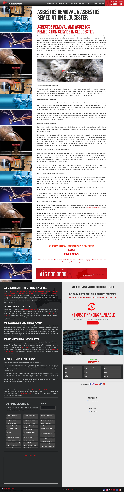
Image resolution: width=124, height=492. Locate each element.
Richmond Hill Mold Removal (47, 436)
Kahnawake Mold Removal (30, 432)
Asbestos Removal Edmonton (63, 260)
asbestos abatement (93, 207)
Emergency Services (62, 3)
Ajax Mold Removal (11, 418)
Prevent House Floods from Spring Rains (111, 367)
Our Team (94, 3)
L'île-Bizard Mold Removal (29, 429)
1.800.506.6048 (72, 490)
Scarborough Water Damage (71, 262)
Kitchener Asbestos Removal (30, 445)
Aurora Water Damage (12, 428)
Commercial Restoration (77, 3)
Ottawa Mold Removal (46, 418)
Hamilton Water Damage (29, 420)
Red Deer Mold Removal (46, 431)
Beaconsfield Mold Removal (13, 435)
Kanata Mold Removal (29, 437)
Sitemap (18, 490)
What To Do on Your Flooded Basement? (110, 375)
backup (50, 313)
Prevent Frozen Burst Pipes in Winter (110, 371)
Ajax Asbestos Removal (12, 415)
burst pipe (7, 315)
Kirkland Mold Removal (29, 442)
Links (22, 490)
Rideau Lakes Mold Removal (47, 443)
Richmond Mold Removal (46, 441)
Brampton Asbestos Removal (13, 440)
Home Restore (50, 3)
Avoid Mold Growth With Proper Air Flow (93, 375)
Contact (101, 3)
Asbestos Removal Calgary (81, 260)
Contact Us (92, 323)
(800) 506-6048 (26, 393)
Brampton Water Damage (12, 447)
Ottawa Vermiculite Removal (47, 420)
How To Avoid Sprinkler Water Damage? (72, 367)
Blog (88, 3)
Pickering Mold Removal (46, 425)
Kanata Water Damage (29, 440)
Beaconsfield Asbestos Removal (12, 431)
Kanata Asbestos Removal (29, 435)
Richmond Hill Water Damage (47, 438)
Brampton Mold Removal (12, 445)
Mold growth (26, 347)
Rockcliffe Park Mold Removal (47, 446)
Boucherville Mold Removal (13, 437)
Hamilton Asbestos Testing (30, 415)
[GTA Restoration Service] (12, 2)
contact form (87, 276)
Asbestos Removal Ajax (98, 260)
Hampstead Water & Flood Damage (29, 426)
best (25, 309)
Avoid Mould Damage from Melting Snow (92, 367)
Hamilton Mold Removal (29, 418)
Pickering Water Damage (46, 428)
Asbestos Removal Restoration (22, 293)
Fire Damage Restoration (37, 291)
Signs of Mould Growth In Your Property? (72, 375)
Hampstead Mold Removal (29, 423)
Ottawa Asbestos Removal (46, 415)
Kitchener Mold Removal (29, 447)
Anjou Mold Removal (11, 423)
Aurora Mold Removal (12, 425)
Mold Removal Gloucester (45, 260)
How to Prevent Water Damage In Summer (92, 371)
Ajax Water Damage (11, 420)
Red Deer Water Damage (46, 433)
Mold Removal (41, 293)
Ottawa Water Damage (46, 423)
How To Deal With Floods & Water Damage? (73, 371)
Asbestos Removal (32, 309)
